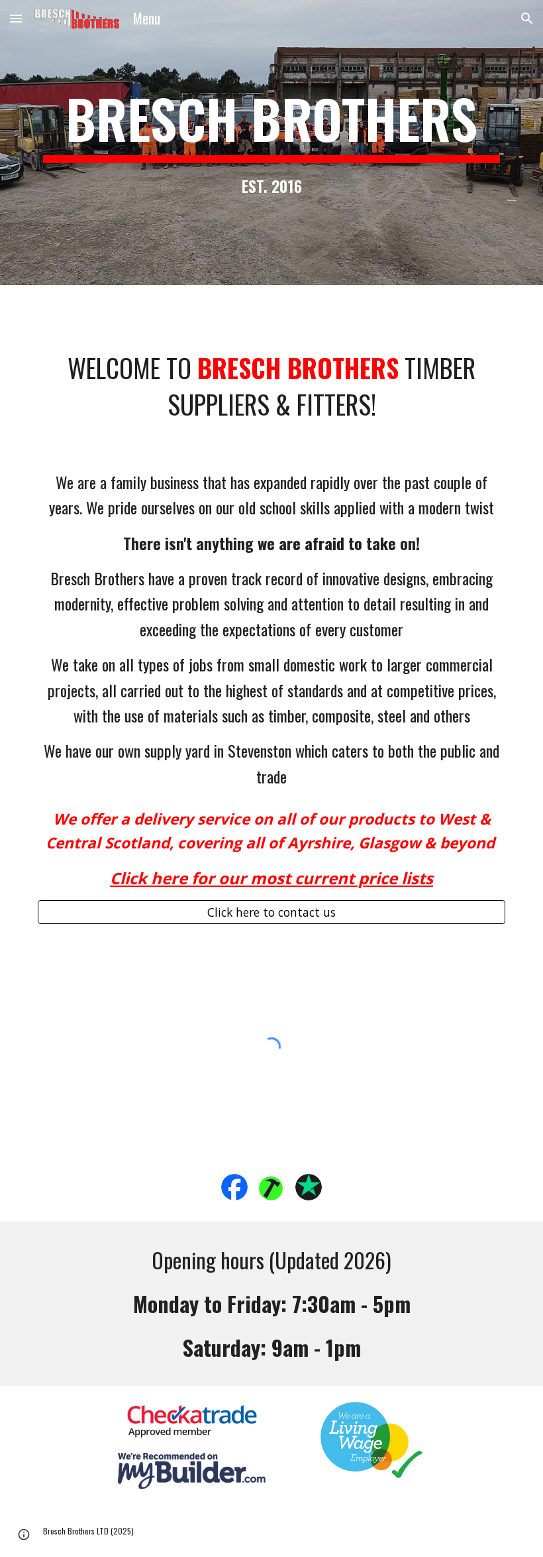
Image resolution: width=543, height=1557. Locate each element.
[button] (16, 18)
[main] (271, 142)
